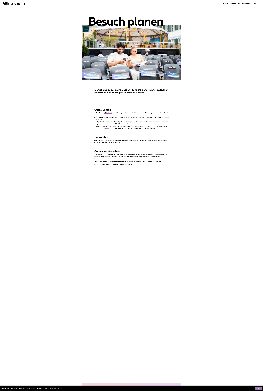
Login (254, 3)
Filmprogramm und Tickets (240, 3)
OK (258, 388)
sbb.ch (99, 164)
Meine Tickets (108, 113)
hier (63, 388)
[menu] (259, 3)
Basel (226, 3)
